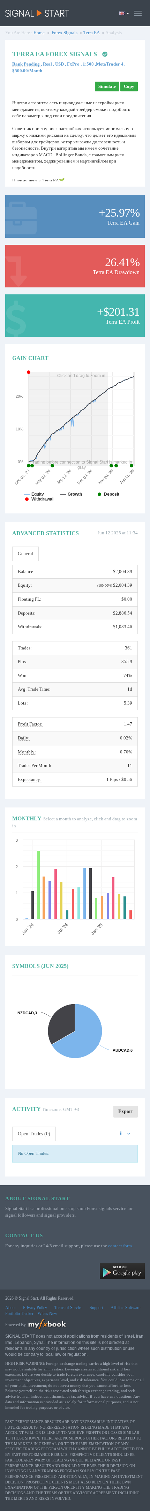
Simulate (107, 86)
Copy (129, 86)
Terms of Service (68, 1307)
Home (39, 32)
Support (96, 1307)
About (10, 1307)
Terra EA (91, 32)
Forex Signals (64, 32)
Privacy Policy (35, 1307)
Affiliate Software (125, 1307)
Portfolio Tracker (19, 1313)
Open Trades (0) (34, 1133)
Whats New (47, 1313)
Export (125, 1111)
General (25, 553)
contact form (120, 1245)
